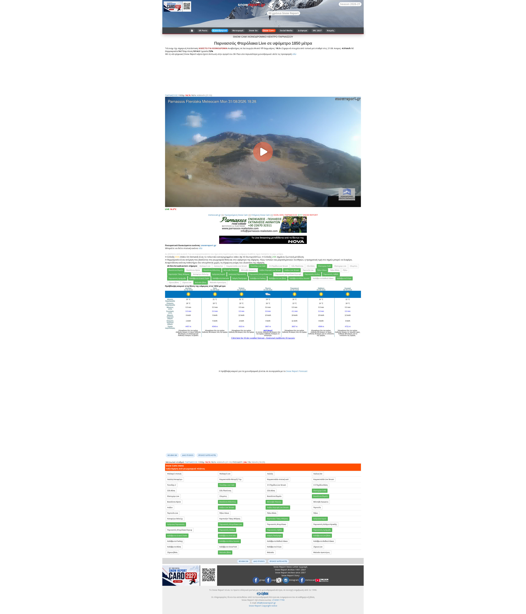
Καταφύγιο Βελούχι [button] (201, 274)
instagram (294, 580)
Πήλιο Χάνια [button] (322, 270)
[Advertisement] (247, 74)
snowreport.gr (208, 245)
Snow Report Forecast (296, 371)
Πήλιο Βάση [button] (334, 270)
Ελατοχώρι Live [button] (340, 266)
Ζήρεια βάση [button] (174, 282)
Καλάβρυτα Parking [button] (257, 278)
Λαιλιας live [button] (218, 266)
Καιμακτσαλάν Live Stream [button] (236, 266)
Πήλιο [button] (345, 270)
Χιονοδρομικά (220, 30)
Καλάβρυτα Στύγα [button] (344, 278)
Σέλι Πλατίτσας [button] (297, 266)
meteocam (310, 580)
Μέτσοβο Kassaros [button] (248, 270)
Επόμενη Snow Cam (260, 214)
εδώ (294, 54)
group (262, 580)
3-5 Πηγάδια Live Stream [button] (278, 266)
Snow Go (253, 30)
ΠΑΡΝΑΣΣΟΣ (171, 95)
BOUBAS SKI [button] (172, 455)
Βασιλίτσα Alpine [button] (193, 270)
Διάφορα (302, 30)
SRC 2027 (317, 30)
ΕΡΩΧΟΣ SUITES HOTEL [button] (207, 455)
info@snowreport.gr (266, 602)
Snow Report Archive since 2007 (290, 572)
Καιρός (330, 30)
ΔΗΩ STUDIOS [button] (187, 455)
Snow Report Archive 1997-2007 (290, 569)
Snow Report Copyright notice (263, 605)
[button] (258, 266)
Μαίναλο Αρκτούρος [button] (218, 282)
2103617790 (278, 600)
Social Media (286, 30)
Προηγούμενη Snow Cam (236, 214)
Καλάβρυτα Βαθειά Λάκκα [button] (323, 278)
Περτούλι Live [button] (308, 270)
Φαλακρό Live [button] (204, 266)
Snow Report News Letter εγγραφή (290, 566)
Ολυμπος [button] (353, 266)
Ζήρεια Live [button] (186, 282)
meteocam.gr (214, 214)
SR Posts (203, 30)
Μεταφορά (237, 30)
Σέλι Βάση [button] (311, 266)
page (274, 580)
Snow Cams (269, 30)
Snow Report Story (290, 575)
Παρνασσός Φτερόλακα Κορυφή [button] (288, 274)
